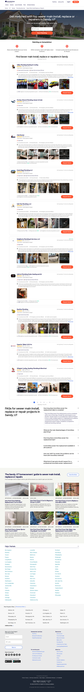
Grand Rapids (33, 562)
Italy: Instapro (42, 677)
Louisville (32, 550)
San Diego (7, 569)
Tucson (7, 555)
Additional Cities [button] (8, 625)
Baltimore (32, 555)
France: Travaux (25, 677)
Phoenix (7, 552)
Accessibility (48, 682)
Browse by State (20, 606)
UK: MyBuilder (59, 677)
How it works (60, 651)
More (24, 4)
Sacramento (8, 566)
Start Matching (42, 33)
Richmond (58, 585)
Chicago (7, 597)
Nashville (57, 564)
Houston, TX (28, 613)
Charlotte (32, 583)
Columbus (32, 597)
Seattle (57, 590)
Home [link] (6, 8)
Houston (57, 576)
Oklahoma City (34, 600)
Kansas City (33, 569)
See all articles (73, 474)
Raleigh (32, 588)
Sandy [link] (13, 8)
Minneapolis (33, 564)
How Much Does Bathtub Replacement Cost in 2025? (13, 501)
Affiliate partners (60, 666)
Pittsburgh (58, 557)
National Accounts (36, 660)
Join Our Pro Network (37, 653)
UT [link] (9, 8)
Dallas (56, 569)
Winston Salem (34, 590)
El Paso (57, 571)
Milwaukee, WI (12, 616)
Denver (7, 576)
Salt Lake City (58, 581)
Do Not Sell (43, 681)
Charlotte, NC (29, 610)
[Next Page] (53, 402)
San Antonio (58, 578)
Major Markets (10, 546)
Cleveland (32, 595)
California (38, 681)
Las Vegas (32, 574)
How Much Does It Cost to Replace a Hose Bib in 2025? (66, 501)
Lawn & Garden (18, 4)
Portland (57, 550)
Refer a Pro (59, 640)
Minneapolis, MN (29, 616)
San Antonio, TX (64, 619)
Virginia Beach (59, 588)
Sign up (14, 647)
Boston (32, 557)
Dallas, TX (62, 610)
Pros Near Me (60, 642)
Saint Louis (33, 571)
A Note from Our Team (62, 644)
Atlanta (7, 595)
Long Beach (8, 559)
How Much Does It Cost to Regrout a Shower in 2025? (41, 501)
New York (32, 578)
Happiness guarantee (62, 664)
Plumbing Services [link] (20, 8)
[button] (22, 84)
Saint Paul (32, 566)
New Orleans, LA (47, 616)
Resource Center (61, 638)
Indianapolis (8, 600)
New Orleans (33, 552)
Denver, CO (11, 613)
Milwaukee (58, 595)
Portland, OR (28, 619)
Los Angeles (8, 562)
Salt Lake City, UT (47, 619)
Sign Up (76, 2)
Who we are (59, 653)
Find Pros (34, 633)
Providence (58, 559)
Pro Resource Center (37, 655)
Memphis (57, 562)
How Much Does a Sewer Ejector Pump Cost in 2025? (15, 530)
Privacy (34, 681)
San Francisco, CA (30, 623)
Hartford (7, 578)
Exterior (12, 4)
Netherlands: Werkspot (50, 677)
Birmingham (8, 550)
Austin (56, 566)
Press (58, 658)
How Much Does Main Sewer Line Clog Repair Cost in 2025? (40, 530)
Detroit (32, 559)
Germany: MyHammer (34, 677)
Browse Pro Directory (37, 635)
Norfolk (57, 583)
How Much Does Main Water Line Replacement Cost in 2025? (65, 530)
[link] (42, 66)
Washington (8, 581)
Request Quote (67, 92)
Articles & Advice (31, 4)
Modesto (7, 564)
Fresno (7, 557)
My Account (59, 633)
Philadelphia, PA (12, 619)
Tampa (7, 593)
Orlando (7, 590)
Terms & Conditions (50, 684)
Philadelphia (58, 555)
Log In (68, 2)
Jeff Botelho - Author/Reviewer (13, 498)
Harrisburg (58, 552)
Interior (7, 4)
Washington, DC (64, 623)
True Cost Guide (60, 635)
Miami (6, 588)
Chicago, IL (46, 610)
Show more (70, 77)
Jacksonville (8, 585)
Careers (58, 655)
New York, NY (63, 616)
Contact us (59, 662)
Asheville (32, 581)
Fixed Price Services (36, 638)
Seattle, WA (46, 623)
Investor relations (61, 660)
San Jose (7, 574)
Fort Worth (58, 574)
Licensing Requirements (62, 646)
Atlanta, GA (11, 610)
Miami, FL (62, 613)
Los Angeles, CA (47, 613)
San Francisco (8, 571)
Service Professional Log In (38, 651)
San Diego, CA (12, 623)
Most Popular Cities (9, 606)
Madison (57, 593)
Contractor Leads (36, 658)
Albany (32, 576)
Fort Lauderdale (9, 583)
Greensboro (33, 585)
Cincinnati (32, 593)
